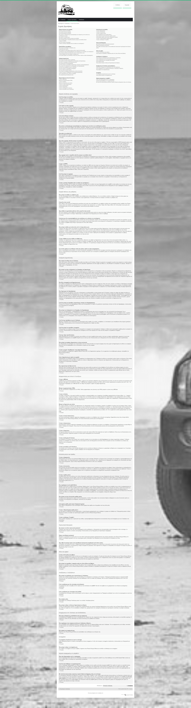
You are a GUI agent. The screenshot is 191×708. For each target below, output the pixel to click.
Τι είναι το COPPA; (62, 41)
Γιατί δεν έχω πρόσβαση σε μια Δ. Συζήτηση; (67, 67)
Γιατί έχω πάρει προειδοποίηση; (65, 69)
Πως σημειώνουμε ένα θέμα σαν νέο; (66, 74)
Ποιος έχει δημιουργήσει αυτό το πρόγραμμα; (105, 79)
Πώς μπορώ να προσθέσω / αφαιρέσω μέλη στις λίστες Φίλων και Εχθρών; (111, 53)
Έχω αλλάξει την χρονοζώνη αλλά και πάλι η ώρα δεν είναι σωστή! (72, 50)
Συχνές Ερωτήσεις (72, 19)
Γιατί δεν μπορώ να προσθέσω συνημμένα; (67, 68)
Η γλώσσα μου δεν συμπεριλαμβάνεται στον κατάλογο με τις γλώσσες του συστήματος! (76, 51)
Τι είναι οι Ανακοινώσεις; (63, 85)
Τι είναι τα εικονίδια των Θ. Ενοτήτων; (66, 89)
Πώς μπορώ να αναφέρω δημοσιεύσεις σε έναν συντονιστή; (70, 71)
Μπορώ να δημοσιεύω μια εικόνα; (65, 83)
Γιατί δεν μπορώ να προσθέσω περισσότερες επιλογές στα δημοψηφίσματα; (74, 64)
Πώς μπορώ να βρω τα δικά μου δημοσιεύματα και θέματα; (108, 62)
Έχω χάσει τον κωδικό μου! (64, 37)
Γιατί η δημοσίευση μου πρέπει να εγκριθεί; (67, 73)
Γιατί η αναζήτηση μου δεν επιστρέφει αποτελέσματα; (106, 59)
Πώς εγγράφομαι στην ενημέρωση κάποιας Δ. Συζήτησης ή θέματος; (109, 68)
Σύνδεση (118, 5)
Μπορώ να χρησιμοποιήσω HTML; (66, 80)
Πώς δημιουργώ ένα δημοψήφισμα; (66, 63)
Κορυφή (61, 102)
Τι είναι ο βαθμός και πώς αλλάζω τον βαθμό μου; (69, 54)
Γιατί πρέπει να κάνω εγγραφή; (65, 32)
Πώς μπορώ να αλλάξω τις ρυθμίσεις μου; (67, 47)
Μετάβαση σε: (99, 685)
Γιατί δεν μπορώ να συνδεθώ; (65, 30)
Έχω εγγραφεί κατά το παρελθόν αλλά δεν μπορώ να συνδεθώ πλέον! (72, 39)
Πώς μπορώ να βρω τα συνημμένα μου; (104, 75)
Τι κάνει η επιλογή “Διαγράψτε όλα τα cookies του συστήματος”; (71, 43)
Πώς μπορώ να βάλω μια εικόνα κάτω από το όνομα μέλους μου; (72, 52)
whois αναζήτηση (62, 676)
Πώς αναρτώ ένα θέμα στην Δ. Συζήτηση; (67, 59)
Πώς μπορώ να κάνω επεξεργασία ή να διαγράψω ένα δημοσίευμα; (72, 60)
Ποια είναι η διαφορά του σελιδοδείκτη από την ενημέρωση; (108, 67)
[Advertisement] (105, 12)
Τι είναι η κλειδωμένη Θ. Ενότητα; (65, 88)
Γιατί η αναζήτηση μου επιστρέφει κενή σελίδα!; (105, 60)
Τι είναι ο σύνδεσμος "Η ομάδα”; (102, 39)
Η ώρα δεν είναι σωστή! (63, 49)
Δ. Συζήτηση (62, 19)
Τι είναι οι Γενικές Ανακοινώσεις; (65, 84)
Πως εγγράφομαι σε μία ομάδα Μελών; (104, 34)
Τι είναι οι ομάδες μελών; (101, 33)
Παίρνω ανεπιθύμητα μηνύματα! (102, 45)
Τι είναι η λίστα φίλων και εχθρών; (103, 52)
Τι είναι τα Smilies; (62, 81)
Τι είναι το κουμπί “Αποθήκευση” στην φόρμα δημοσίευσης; (71, 72)
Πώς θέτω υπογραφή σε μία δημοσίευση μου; (68, 62)
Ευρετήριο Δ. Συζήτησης (64, 23)
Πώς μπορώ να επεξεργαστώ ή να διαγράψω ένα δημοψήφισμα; (71, 66)
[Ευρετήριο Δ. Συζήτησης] (67, 10)
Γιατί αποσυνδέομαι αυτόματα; (65, 33)
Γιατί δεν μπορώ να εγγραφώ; (65, 42)
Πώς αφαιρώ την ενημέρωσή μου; (103, 69)
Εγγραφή (127, 5)
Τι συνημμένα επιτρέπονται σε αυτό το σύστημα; (105, 74)
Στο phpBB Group (101, 657)
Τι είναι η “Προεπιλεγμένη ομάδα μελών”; (104, 38)
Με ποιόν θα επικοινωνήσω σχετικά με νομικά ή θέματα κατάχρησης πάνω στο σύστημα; (113, 82)
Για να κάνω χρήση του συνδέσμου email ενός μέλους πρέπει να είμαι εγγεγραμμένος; (76, 55)
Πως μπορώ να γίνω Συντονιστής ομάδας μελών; (106, 35)
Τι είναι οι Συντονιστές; (100, 32)
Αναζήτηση (81, 19)
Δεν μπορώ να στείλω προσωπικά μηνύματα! (105, 44)
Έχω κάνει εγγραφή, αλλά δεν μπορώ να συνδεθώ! (69, 38)
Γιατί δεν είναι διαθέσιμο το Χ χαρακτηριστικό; (105, 80)
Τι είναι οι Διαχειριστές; (100, 30)
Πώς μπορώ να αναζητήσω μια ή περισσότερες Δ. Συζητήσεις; (108, 57)
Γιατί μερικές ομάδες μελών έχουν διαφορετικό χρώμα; (107, 37)
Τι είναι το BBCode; (63, 79)
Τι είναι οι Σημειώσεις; (63, 86)
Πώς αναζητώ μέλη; (100, 61)
